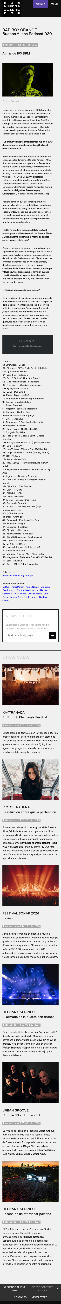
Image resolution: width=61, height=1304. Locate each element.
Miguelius (45, 587)
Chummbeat (23, 590)
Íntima (35, 590)
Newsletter (39, 1297)
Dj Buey (6, 587)
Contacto (20, 1297)
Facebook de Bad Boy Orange (18, 575)
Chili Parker (18, 587)
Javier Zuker (20, 593)
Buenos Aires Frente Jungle (23, 597)
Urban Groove (35, 593)
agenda (40, 4)
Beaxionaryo (8, 590)
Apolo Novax (32, 587)
